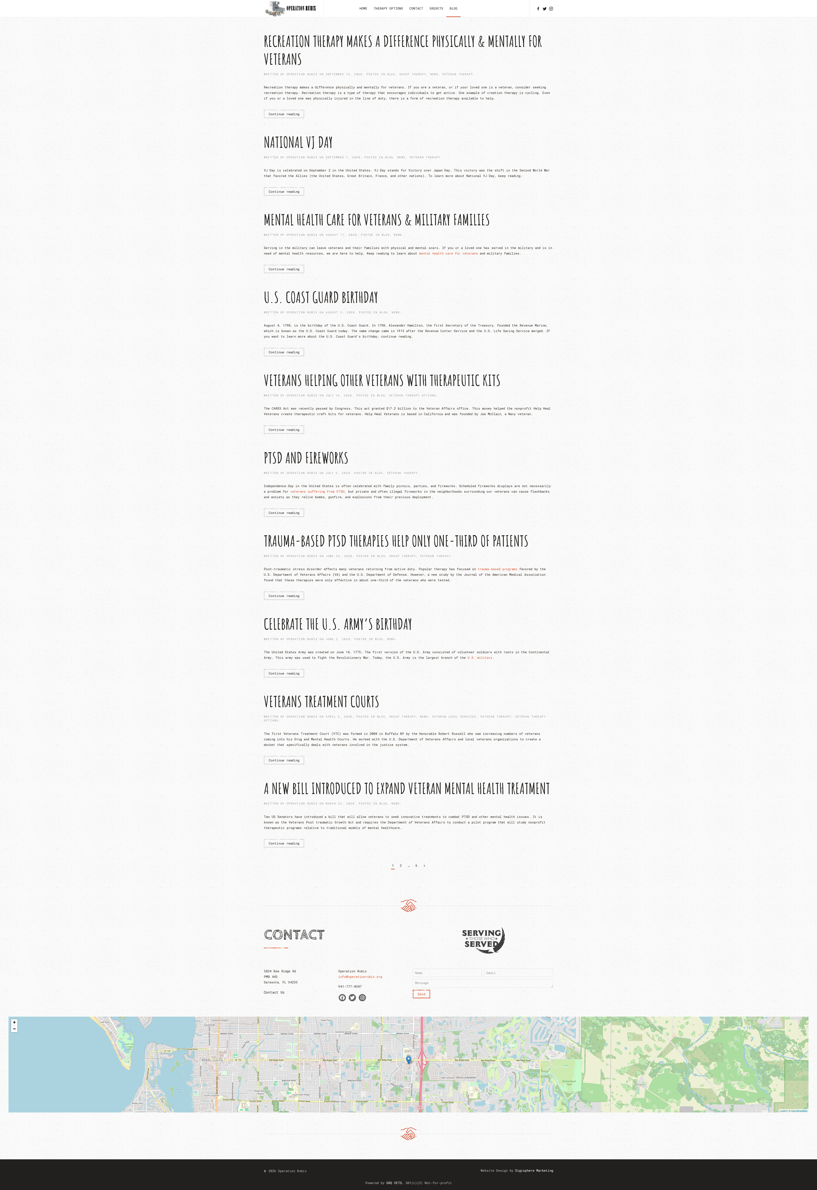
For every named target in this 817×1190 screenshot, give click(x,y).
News (434, 74)
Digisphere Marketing (534, 1170)
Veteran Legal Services (454, 716)
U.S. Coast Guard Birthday (321, 297)
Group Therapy (412, 74)
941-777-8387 (350, 986)
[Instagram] (362, 997)
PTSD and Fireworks (306, 457)
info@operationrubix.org (360, 976)
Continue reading (284, 114)
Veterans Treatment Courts (321, 701)
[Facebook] (342, 997)
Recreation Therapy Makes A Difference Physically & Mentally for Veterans (403, 50)
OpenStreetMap (799, 1110)
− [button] (14, 1029)
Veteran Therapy (457, 74)
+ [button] (14, 1022)
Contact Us (274, 992)
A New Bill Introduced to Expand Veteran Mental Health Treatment (407, 788)
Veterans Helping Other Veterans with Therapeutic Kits (382, 380)
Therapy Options (388, 8)
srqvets (436, 8)
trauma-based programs (497, 569)
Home (363, 8)
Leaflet (783, 1110)
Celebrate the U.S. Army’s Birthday (338, 623)
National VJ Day (298, 142)
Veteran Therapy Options (412, 395)
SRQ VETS (394, 1183)
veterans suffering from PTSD (317, 491)
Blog (453, 8)
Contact (416, 8)
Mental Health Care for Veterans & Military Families (377, 219)
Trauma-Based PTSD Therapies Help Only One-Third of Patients (396, 540)
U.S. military (480, 657)
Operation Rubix (302, 74)
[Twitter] (352, 997)
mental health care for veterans (448, 253)
